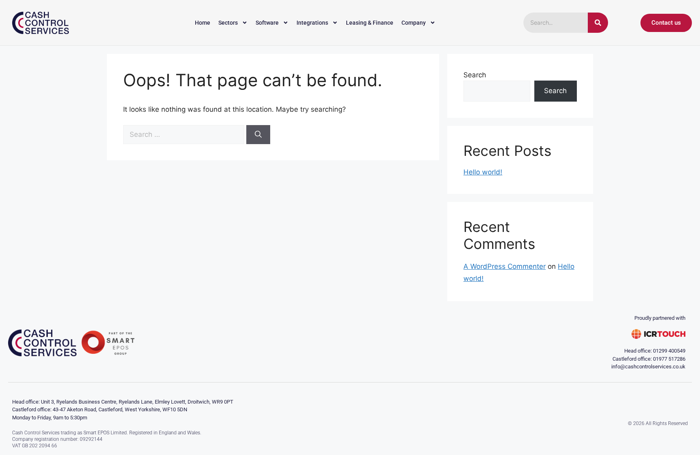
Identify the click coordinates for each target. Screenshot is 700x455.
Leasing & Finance (369, 22)
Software (267, 22)
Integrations (312, 22)
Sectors (228, 22)
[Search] (598, 23)
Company (413, 22)
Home (202, 22)
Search (474, 75)
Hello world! (482, 172)
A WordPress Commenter (504, 266)
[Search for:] (184, 134)
